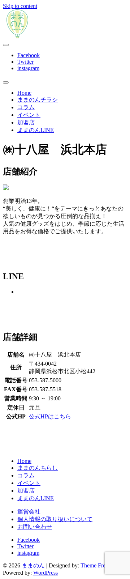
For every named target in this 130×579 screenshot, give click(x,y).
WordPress (45, 573)
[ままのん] (17, 36)
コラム (26, 107)
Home (24, 93)
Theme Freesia (97, 565)
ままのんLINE (35, 130)
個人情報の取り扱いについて (54, 519)
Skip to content (20, 6)
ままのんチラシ (37, 100)
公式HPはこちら (50, 416)
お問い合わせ (34, 527)
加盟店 (26, 122)
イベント (28, 115)
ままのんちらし (37, 468)
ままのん (33, 565)
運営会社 (28, 511)
